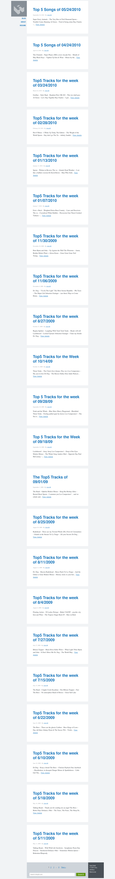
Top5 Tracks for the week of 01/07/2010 (55, 198)
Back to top (93, 872)
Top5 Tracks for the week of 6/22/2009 (55, 715)
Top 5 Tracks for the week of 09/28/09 (56, 399)
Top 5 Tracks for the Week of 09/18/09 (56, 439)
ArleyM (49, 15)
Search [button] (81, 874)
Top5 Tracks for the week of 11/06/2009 (55, 278)
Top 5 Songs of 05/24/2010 (57, 9)
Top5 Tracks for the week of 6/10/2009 (55, 755)
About (24, 22)
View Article (40, 24)
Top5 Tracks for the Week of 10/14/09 (56, 359)
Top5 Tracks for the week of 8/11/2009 (55, 560)
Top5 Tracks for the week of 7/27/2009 (55, 637)
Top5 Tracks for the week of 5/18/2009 (55, 795)
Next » (63, 867)
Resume (23, 25)
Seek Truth (93, 865)
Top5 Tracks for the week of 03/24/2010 (55, 83)
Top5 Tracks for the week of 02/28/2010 (55, 120)
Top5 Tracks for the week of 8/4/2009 (55, 600)
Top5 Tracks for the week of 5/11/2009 (55, 836)
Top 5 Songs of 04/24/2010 (57, 45)
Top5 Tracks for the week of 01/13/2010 (55, 158)
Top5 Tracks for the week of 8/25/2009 (55, 519)
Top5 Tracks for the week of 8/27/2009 (55, 318)
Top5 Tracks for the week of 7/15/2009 (55, 677)
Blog (24, 18)
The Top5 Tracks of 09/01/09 (50, 479)
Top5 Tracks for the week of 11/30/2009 (55, 238)
